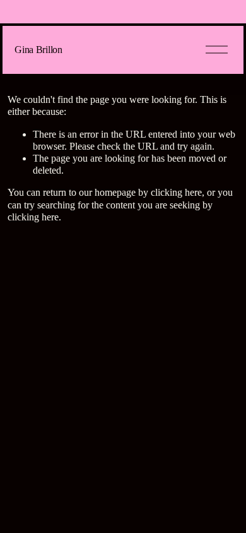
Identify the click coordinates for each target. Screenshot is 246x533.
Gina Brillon (38, 49)
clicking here (176, 192)
